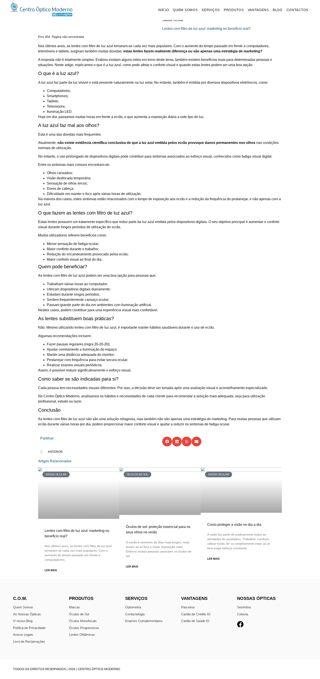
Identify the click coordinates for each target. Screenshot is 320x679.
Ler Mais (51, 570)
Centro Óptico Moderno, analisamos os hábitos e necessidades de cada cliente (104, 396)
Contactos (297, 10)
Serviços (211, 10)
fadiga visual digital (256, 156)
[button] (167, 441)
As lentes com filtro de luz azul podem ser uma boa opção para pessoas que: (97, 275)
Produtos (234, 10)
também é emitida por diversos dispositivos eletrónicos (215, 82)
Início (163, 10)
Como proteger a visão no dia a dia (234, 524)
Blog (278, 10)
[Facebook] (240, 624)
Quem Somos (185, 10)
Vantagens (258, 10)
